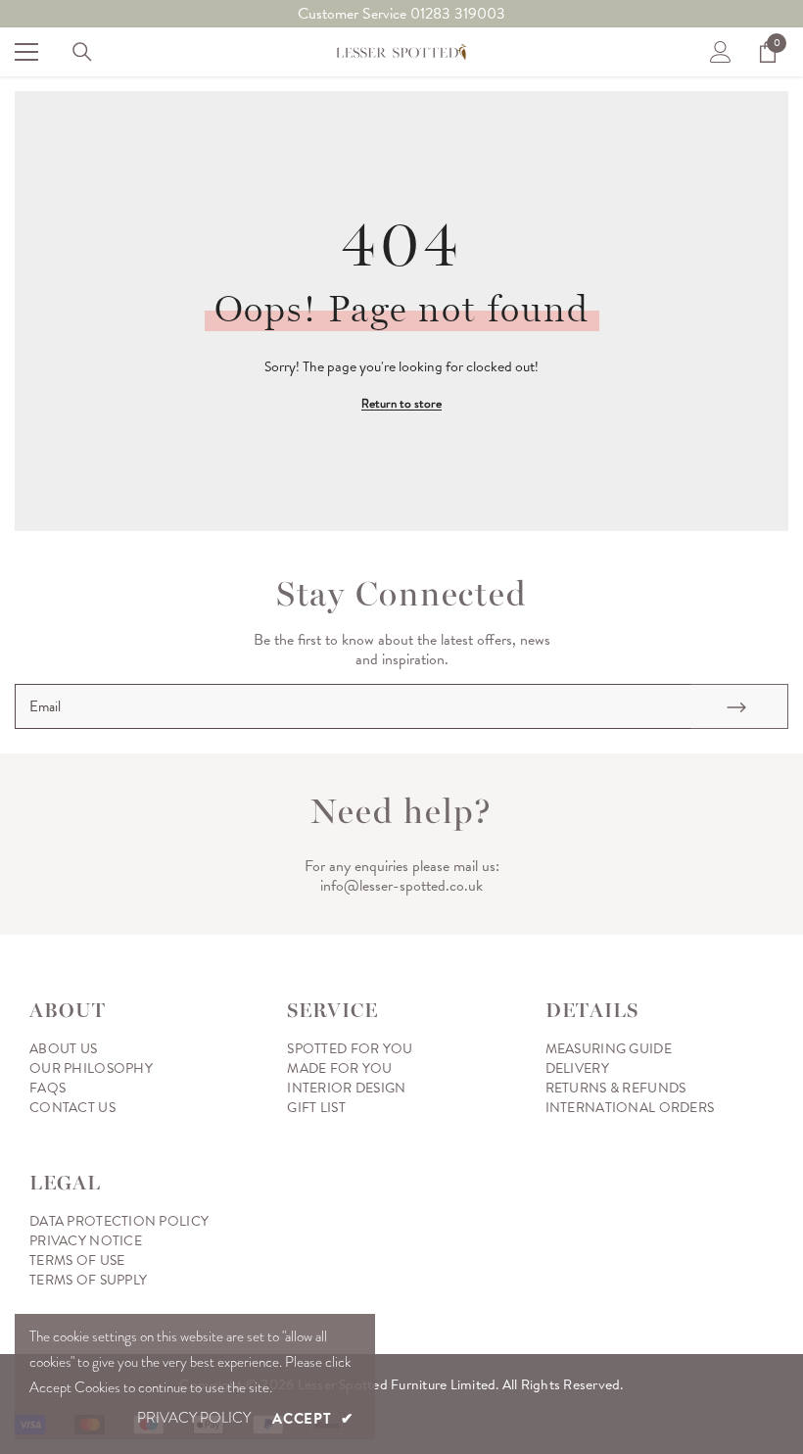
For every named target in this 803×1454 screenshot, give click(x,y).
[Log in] (721, 52)
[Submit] (739, 706)
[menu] (26, 52)
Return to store (401, 403)
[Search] (82, 52)
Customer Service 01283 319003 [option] (401, 13)
